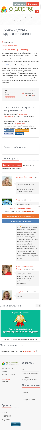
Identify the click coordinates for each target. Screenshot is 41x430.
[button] (20, 208)
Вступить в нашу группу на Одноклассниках (20, 216)
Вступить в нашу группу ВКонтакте (20, 221)
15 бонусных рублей (27, 211)
